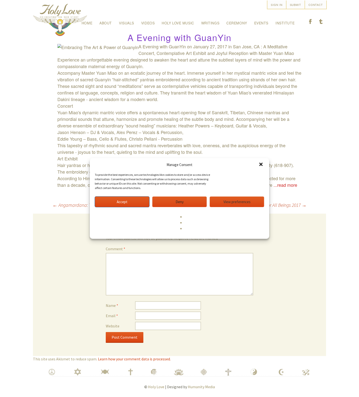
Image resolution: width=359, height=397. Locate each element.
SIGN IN (276, 5)
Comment (115, 248)
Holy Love (156, 386)
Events (261, 23)
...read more (285, 185)
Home (87, 23)
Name (112, 305)
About (105, 23)
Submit (295, 5)
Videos (148, 23)
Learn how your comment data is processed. (134, 358)
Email (112, 315)
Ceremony (236, 23)
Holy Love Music (178, 23)
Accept (122, 201)
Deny (180, 201)
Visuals (126, 23)
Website (112, 326)
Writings (210, 23)
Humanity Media (201, 386)
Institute (285, 23)
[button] (261, 165)
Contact (315, 5)
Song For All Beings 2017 (280, 205)
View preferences (237, 201)
